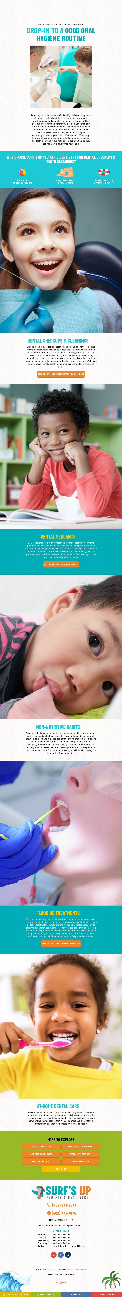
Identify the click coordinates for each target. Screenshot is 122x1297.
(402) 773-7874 (61, 1213)
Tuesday (42, 1237)
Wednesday (44, 1240)
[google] (54, 1255)
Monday (42, 1234)
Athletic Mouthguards (41, 1154)
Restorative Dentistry (81, 1154)
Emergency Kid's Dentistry (80, 1146)
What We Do (61, 1169)
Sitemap (70, 1269)
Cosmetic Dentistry (41, 1146)
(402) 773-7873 (64, 1205)
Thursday (42, 1243)
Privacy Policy (80, 1269)
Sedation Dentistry (41, 1161)
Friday (41, 1246)
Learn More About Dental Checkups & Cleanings (61, 374)
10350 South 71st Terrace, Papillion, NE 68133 (62, 1226)
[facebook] (61, 1255)
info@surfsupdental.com (62, 1220)
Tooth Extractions (80, 1161)
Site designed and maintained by (61, 1274)
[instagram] (68, 1255)
